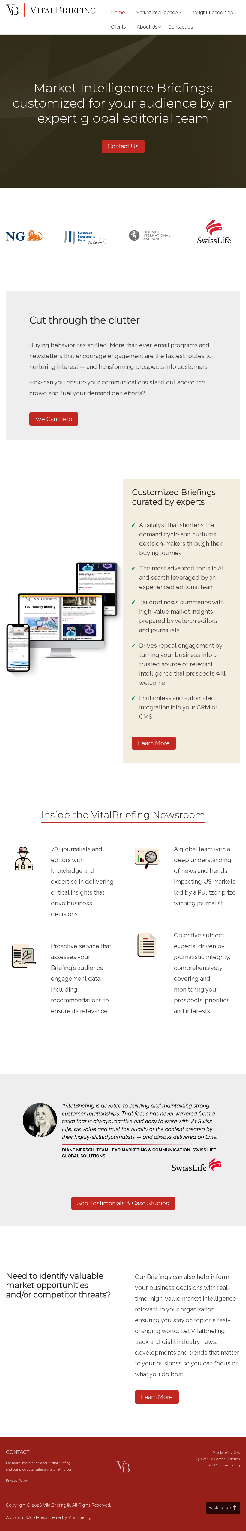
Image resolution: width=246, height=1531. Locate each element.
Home (118, 12)
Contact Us (180, 27)
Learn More (154, 743)
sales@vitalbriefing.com (54, 1469)
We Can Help (53, 419)
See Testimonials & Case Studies (123, 1203)
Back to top (220, 1507)
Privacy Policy (17, 1480)
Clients (118, 27)
